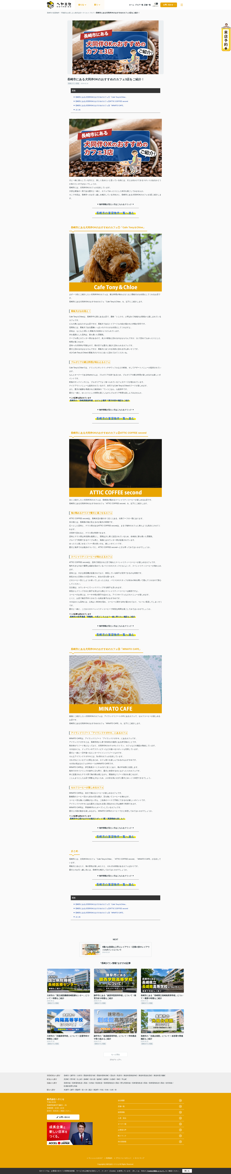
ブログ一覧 (139, 5)
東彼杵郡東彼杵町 (130, 1075)
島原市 (119, 1075)
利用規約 (109, 1158)
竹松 (101, 1090)
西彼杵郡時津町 (103, 1075)
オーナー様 (122, 1124)
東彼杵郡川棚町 (159, 1075)
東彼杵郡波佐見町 (145, 1075)
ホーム (131, 5)
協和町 (99, 1079)
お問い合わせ (168, 5)
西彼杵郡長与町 (89, 1075)
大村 (111, 1090)
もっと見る (115, 1054)
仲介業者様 (122, 1142)
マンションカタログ (95, 1158)
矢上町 (80, 1079)
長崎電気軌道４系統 (111, 1083)
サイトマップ (139, 1158)
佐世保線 (169, 1083)
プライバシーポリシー (123, 1158)
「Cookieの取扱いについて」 (155, 1171)
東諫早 (96, 1090)
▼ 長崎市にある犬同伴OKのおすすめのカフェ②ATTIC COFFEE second (100, 101)
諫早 (72, 1090)
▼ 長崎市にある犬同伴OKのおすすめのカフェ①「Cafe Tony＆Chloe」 (100, 97)
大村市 (79, 1075)
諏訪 (90, 1090)
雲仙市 (112, 1075)
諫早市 (72, 1075)
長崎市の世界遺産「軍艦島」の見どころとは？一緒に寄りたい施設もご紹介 (102, 617)
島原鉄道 (99, 1083)
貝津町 (66, 1079)
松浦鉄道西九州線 (70, 1086)
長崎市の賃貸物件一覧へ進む (115, 212)
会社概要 (121, 1100)
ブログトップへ (115, 1060)
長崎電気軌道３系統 (140, 1083)
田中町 (73, 1079)
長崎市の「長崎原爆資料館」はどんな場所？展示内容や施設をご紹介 (99, 400)
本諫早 (66, 1090)
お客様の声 (122, 1130)
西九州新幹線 (125, 1083)
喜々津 (84, 1090)
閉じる (187, 1171)
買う (96, 5)
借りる (81, 5)
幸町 (119, 1079)
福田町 (106, 1079)
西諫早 (77, 1090)
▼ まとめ (76, 110)
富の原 (93, 1079)
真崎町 (86, 1079)
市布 (106, 1090)
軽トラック (122, 1136)
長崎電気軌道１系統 (80, 1083)
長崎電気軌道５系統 (156, 1083)
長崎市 (66, 1075)
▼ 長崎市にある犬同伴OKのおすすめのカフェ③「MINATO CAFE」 (99, 105)
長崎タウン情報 (73, 83)
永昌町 (113, 1079)
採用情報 (121, 1112)
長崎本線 (67, 1083)
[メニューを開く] (181, 5)
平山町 (124, 1079)
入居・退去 (122, 1118)
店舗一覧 (147, 5)
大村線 (91, 1083)
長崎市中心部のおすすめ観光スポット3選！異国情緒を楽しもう (97, 819)
